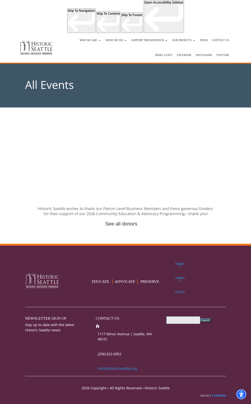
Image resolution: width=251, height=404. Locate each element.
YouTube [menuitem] (222, 55)
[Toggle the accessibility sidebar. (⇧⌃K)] (241, 394)
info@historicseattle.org (117, 368)
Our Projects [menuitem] (182, 40)
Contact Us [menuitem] (220, 40)
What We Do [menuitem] (114, 40)
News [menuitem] (204, 40)
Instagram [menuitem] (204, 55)
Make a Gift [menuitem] (164, 55)
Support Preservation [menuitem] (147, 40)
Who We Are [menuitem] (88, 40)
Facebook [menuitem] (184, 55)
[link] (81, 20)
